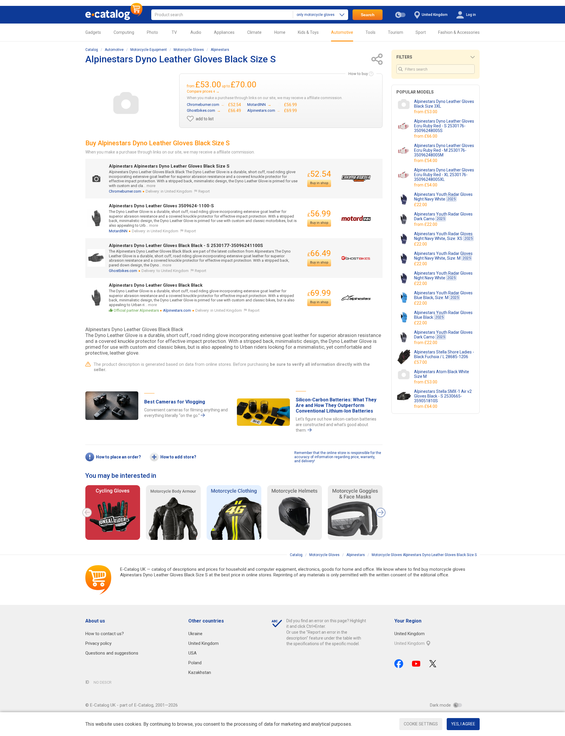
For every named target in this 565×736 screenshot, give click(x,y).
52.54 (319, 174)
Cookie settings (421, 724)
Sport (421, 32)
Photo (152, 32)
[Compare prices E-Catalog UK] (113, 14)
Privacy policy (98, 643)
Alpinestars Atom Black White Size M (441, 374)
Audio (195, 32)
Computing (124, 32)
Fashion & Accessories (459, 32)
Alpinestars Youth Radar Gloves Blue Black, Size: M (443, 295)
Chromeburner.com (125, 191)
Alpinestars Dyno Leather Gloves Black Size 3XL (444, 104)
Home (279, 32)
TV (174, 32)
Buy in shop (319, 183)
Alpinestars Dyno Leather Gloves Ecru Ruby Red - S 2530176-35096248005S (444, 126)
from (426, 111)
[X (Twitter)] (432, 663)
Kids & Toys (308, 32)
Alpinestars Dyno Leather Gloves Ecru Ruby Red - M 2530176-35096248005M (444, 150)
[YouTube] (416, 664)
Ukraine (195, 633)
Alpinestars (220, 50)
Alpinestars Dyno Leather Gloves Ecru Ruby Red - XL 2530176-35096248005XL (444, 175)
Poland (195, 662)
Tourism (395, 32)
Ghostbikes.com (123, 270)
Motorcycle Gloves (189, 50)
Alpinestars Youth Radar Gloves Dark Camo (443, 216)
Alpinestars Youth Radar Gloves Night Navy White (443, 196)
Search (368, 14)
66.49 (319, 253)
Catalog (91, 50)
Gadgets (93, 32)
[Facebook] (398, 663)
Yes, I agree (463, 724)
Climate (254, 32)
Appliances (224, 32)
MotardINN (118, 231)
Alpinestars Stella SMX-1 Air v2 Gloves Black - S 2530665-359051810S (443, 396)
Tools (370, 32)
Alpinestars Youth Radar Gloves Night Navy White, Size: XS (443, 236)
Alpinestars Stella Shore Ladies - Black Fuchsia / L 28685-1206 (444, 354)
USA (192, 653)
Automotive (342, 32)
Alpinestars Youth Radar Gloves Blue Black (443, 315)
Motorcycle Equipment (148, 50)
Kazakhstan (199, 672)
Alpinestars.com (177, 310)
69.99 (319, 293)
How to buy (358, 73)
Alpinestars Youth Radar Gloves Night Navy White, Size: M (443, 256)
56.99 (319, 213)
